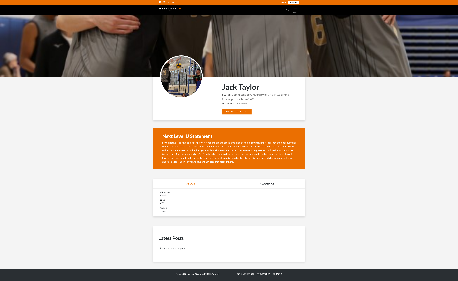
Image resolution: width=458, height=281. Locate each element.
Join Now (293, 2)
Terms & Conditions (245, 274)
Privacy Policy (263, 274)
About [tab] (191, 183)
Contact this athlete (237, 111)
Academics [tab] (267, 183)
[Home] (169, 9)
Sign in (283, 2)
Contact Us (278, 274)
